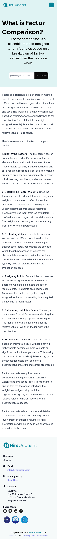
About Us (7, 460)
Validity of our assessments (36, 535)
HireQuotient (35, 532)
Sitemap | (13, 535)
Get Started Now (41, 75)
